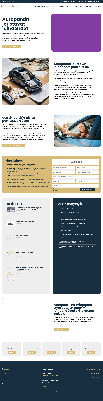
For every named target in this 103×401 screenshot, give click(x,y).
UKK (99, 382)
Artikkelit (14, 204)
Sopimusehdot (95, 378)
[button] (77, 209)
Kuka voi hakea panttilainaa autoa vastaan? (74, 220)
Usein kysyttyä (77, 6)
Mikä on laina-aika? (66, 230)
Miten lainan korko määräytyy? (70, 238)
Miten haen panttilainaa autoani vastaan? (73, 223)
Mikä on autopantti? (67, 209)
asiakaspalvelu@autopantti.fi (93, 1)
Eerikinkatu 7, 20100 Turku (50, 376)
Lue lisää (11, 352)
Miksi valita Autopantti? (65, 6)
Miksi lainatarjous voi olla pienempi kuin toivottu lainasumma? (29, 268)
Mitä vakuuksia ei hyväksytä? (69, 216)
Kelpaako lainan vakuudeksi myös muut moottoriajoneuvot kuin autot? (71, 242)
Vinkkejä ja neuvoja (88, 6)
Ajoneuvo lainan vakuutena (42, 6)
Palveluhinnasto (95, 373)
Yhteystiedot (97, 6)
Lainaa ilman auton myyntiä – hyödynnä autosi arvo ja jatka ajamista (29, 208)
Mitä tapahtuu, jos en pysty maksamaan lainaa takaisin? (77, 234)
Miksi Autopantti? (22, 236)
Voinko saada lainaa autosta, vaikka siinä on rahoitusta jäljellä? (76, 246)
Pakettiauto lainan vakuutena (26, 222)
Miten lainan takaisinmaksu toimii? (71, 227)
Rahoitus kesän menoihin (24, 252)
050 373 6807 (71, 1)
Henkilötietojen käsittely (92, 369)
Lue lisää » (18, 213)
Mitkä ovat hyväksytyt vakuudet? (71, 212)
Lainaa (53, 6)
